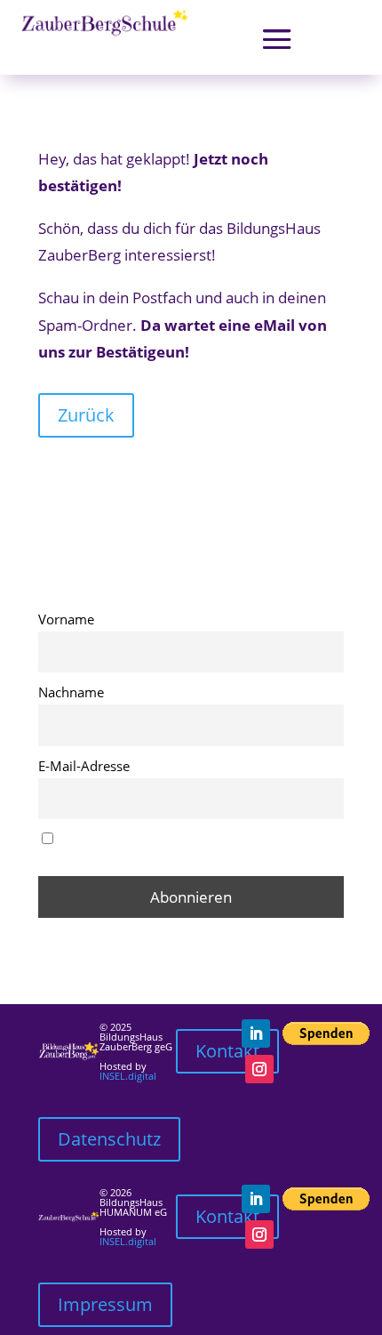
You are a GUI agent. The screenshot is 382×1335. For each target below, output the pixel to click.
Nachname (71, 692)
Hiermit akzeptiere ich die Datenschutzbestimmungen (128, 847)
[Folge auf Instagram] (259, 1069)
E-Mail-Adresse (84, 766)
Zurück (86, 415)
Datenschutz (109, 1139)
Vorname (66, 619)
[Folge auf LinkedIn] (256, 1033)
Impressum (105, 1304)
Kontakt (227, 1051)
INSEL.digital (127, 1075)
